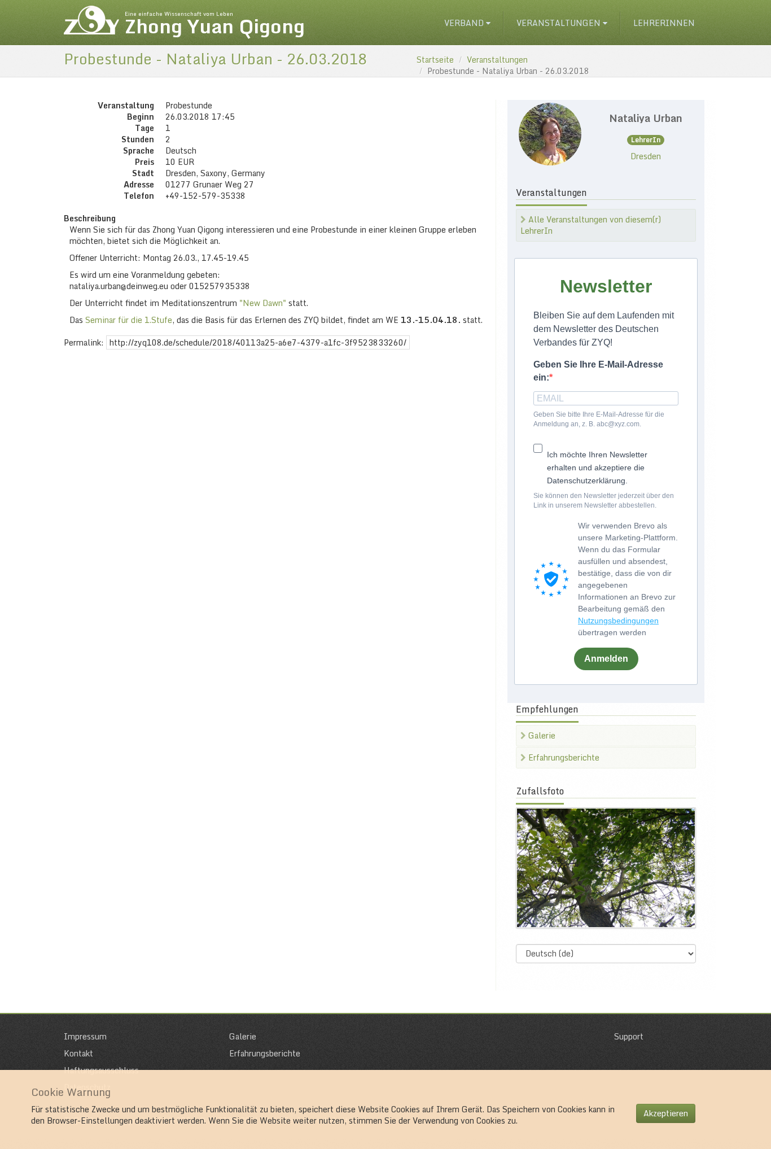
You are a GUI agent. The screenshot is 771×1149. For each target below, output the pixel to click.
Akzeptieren (665, 1113)
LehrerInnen (664, 22)
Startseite (435, 59)
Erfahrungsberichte (562, 757)
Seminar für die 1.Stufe (128, 319)
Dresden (645, 156)
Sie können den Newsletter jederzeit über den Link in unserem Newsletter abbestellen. (603, 500)
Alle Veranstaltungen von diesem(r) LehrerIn (590, 225)
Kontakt (78, 1053)
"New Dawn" (262, 302)
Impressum (85, 1036)
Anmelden (606, 658)
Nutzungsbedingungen (618, 620)
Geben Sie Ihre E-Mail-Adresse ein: (598, 371)
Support (628, 1036)
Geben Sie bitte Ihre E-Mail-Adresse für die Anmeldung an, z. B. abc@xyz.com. (598, 419)
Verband (465, 22)
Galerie (540, 735)
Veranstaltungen (559, 22)
